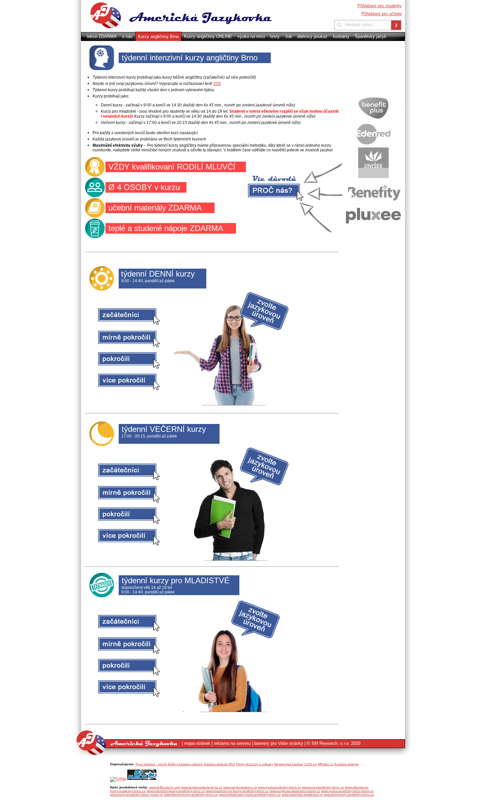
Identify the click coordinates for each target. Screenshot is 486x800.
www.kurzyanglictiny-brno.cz (323, 787)
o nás (127, 36)
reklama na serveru (232, 743)
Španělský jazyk (370, 36)
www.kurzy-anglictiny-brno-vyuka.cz (136, 794)
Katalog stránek (347, 764)
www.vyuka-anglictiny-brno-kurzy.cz (347, 791)
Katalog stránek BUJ (219, 764)
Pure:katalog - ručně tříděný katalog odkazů (169, 764)
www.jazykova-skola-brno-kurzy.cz (294, 791)
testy (275, 36)
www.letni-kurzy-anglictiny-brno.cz (349, 794)
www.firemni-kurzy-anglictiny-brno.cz (191, 794)
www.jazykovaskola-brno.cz (201, 787)
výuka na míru (251, 36)
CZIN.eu (310, 764)
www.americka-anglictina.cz (302, 794)
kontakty (341, 36)
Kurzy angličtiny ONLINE (208, 36)
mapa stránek (197, 743)
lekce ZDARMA (102, 36)
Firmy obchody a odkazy (254, 764)
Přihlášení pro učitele (381, 13)
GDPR (190, 45)
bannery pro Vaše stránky (278, 743)
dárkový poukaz (312, 36)
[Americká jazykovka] (188, 15)
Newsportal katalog (288, 764)
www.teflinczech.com (164, 787)
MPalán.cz (326, 764)
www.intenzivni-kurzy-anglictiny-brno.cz (175, 791)
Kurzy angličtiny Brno (158, 36)
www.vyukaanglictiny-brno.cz (279, 787)
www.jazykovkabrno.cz (240, 787)
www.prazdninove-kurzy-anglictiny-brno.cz (237, 791)
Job (288, 36)
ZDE (217, 83)
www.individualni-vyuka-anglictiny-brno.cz (250, 794)
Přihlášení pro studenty (379, 5)
